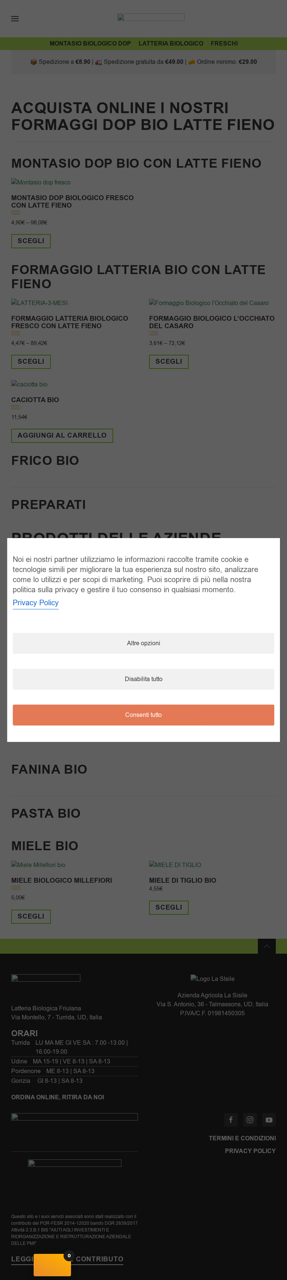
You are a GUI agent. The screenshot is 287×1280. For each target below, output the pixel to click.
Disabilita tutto (144, 679)
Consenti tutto (143, 715)
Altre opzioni (143, 643)
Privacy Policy (36, 603)
